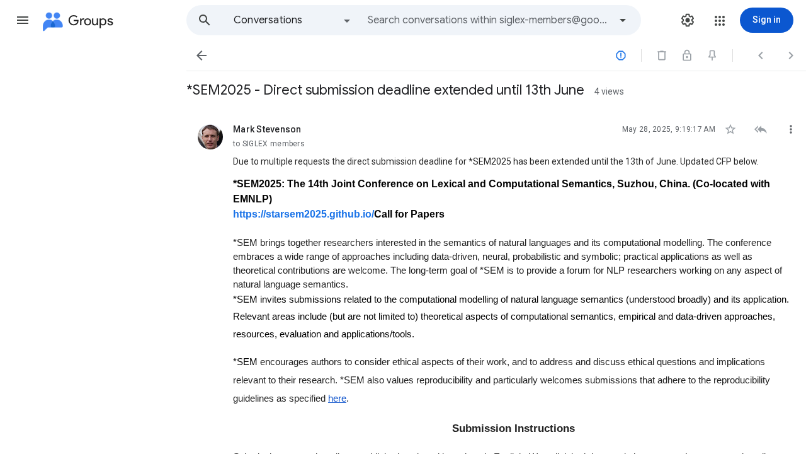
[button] (23, 20)
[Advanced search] (622, 20)
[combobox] (488, 20)
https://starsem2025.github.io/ (303, 214)
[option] (293, 20)
